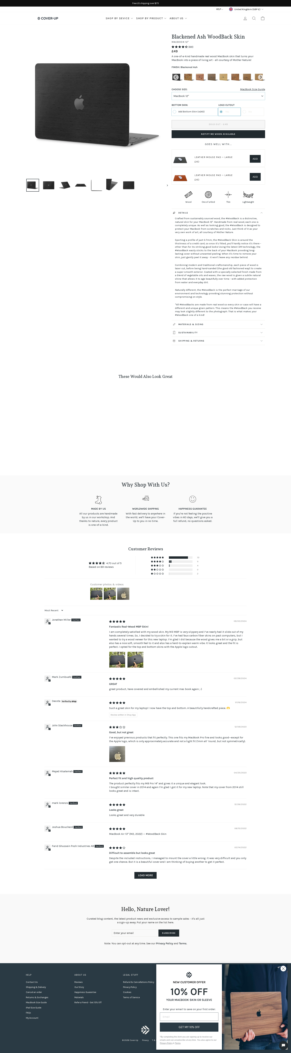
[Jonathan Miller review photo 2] (135, 660)
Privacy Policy (164, 943)
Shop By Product (149, 18)
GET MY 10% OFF (189, 1027)
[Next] (260, 77)
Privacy (145, 1040)
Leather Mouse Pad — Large (214, 157)
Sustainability (188, 332)
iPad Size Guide (33, 1007)
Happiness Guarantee (85, 992)
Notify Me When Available (218, 134)
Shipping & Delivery (36, 987)
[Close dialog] (283, 969)
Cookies (127, 992)
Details (183, 212)
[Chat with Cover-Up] (283, 1045)
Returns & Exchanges (37, 997)
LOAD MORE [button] (145, 875)
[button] (180, 46)
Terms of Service (131, 997)
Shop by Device (118, 18)
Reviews (78, 982)
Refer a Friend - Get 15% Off (88, 1002)
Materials (79, 997)
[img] (117, 621)
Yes (227, 111)
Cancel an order (34, 992)
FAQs (28, 1012)
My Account (32, 1018)
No (250, 111)
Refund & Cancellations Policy (138, 982)
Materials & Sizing (190, 324)
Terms (182, 943)
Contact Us (32, 982)
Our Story (79, 987)
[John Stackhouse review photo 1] (117, 754)
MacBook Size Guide (252, 89)
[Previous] (176, 77)
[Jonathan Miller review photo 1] (117, 660)
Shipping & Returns (191, 341)
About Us (177, 18)
